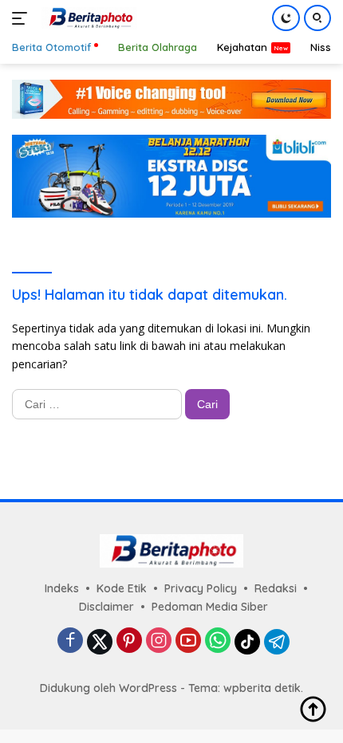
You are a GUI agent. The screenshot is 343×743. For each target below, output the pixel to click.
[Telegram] (277, 642)
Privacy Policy (200, 588)
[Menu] (23, 18)
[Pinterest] (129, 641)
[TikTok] (247, 642)
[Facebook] (70, 641)
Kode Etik (122, 588)
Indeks (62, 588)
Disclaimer (106, 607)
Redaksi (275, 588)
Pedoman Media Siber (210, 607)
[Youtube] (188, 641)
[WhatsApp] (218, 641)
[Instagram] (159, 641)
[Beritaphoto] (87, 18)
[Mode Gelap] (286, 18)
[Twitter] (99, 642)
